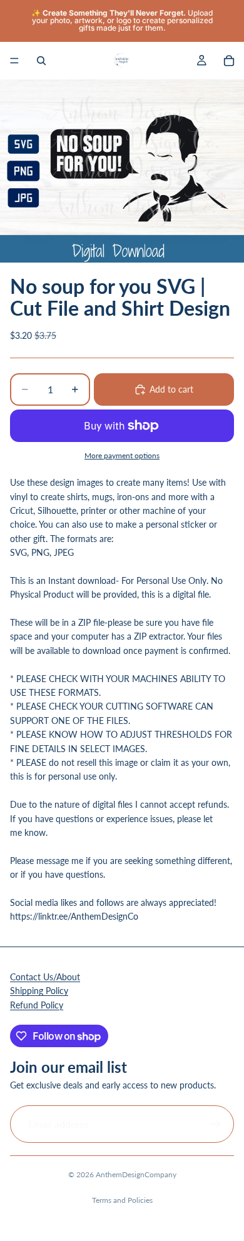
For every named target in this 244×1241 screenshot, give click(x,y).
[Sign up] (215, 1123)
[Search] (41, 60)
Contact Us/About (45, 977)
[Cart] (229, 60)
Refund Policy (36, 1004)
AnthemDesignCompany (136, 1174)
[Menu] (14, 60)
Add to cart (171, 389)
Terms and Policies (122, 1200)
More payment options (122, 455)
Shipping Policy (39, 990)
